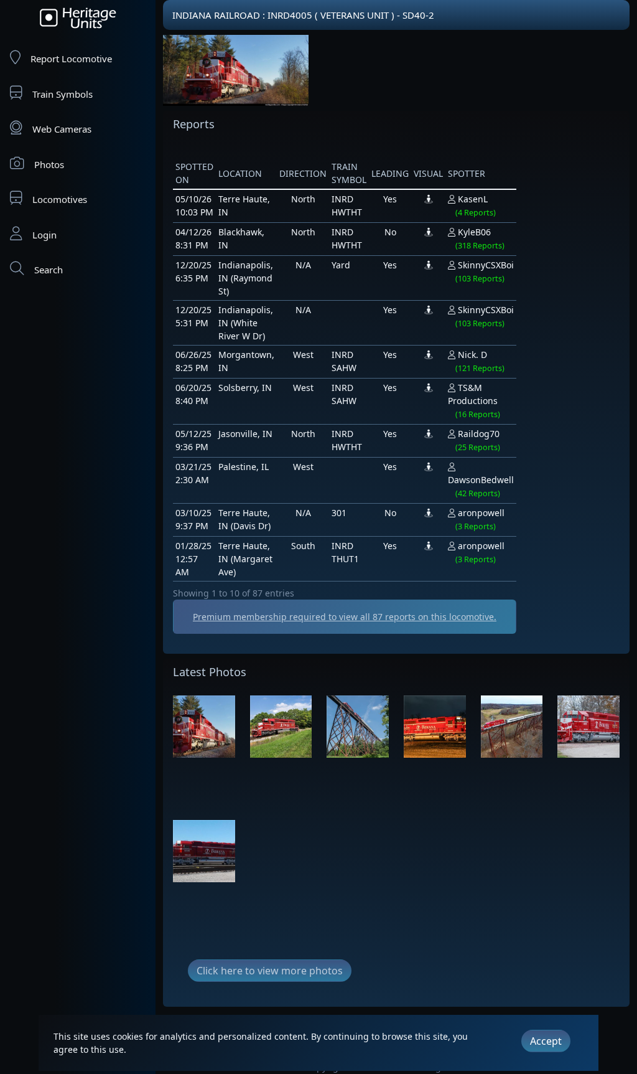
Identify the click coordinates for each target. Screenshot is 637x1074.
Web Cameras (61, 129)
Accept (546, 1041)
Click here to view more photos (270, 970)
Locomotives (59, 199)
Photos (49, 164)
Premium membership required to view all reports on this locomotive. (344, 617)
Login (44, 234)
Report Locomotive (71, 58)
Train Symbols (62, 94)
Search (48, 269)
